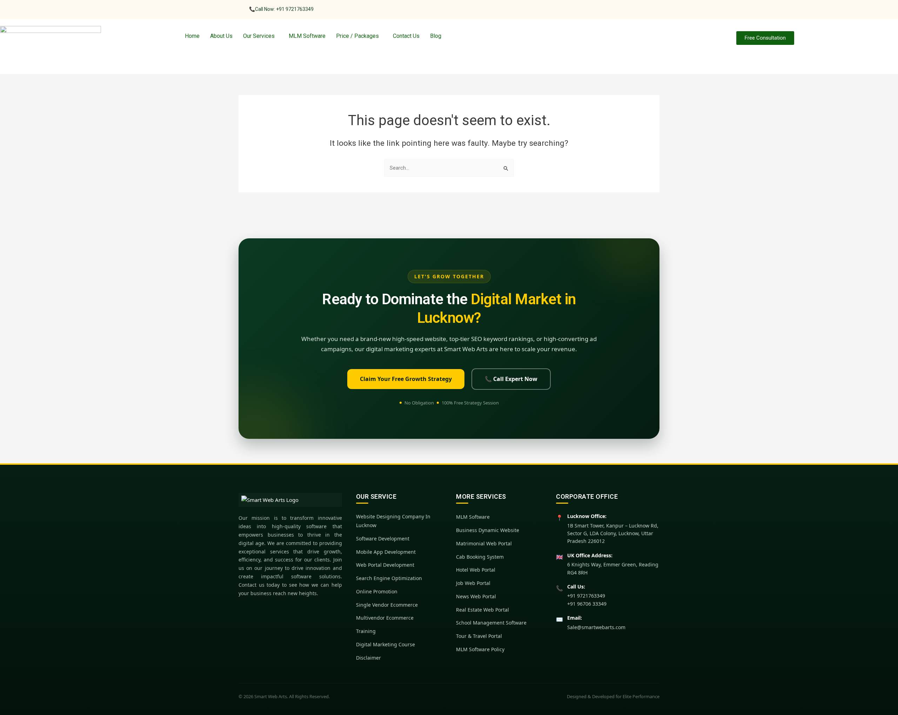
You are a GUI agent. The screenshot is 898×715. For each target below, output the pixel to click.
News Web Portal (476, 596)
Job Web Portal (473, 583)
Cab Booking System (480, 556)
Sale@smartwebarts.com (596, 627)
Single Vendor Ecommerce (387, 604)
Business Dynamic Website (487, 530)
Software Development (382, 538)
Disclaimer (368, 657)
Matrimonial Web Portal (484, 543)
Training (366, 631)
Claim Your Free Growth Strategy (406, 379)
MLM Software (307, 36)
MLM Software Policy (480, 649)
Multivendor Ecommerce (385, 617)
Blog (435, 36)
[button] (260, 36)
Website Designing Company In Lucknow (393, 521)
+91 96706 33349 (587, 603)
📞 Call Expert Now (511, 379)
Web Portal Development (385, 564)
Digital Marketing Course (385, 644)
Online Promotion (376, 591)
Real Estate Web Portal (482, 609)
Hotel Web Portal (475, 569)
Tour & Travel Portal (479, 636)
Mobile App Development (386, 552)
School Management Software (491, 622)
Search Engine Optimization (389, 578)
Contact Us (406, 36)
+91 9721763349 (586, 595)
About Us (221, 36)
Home (192, 36)
